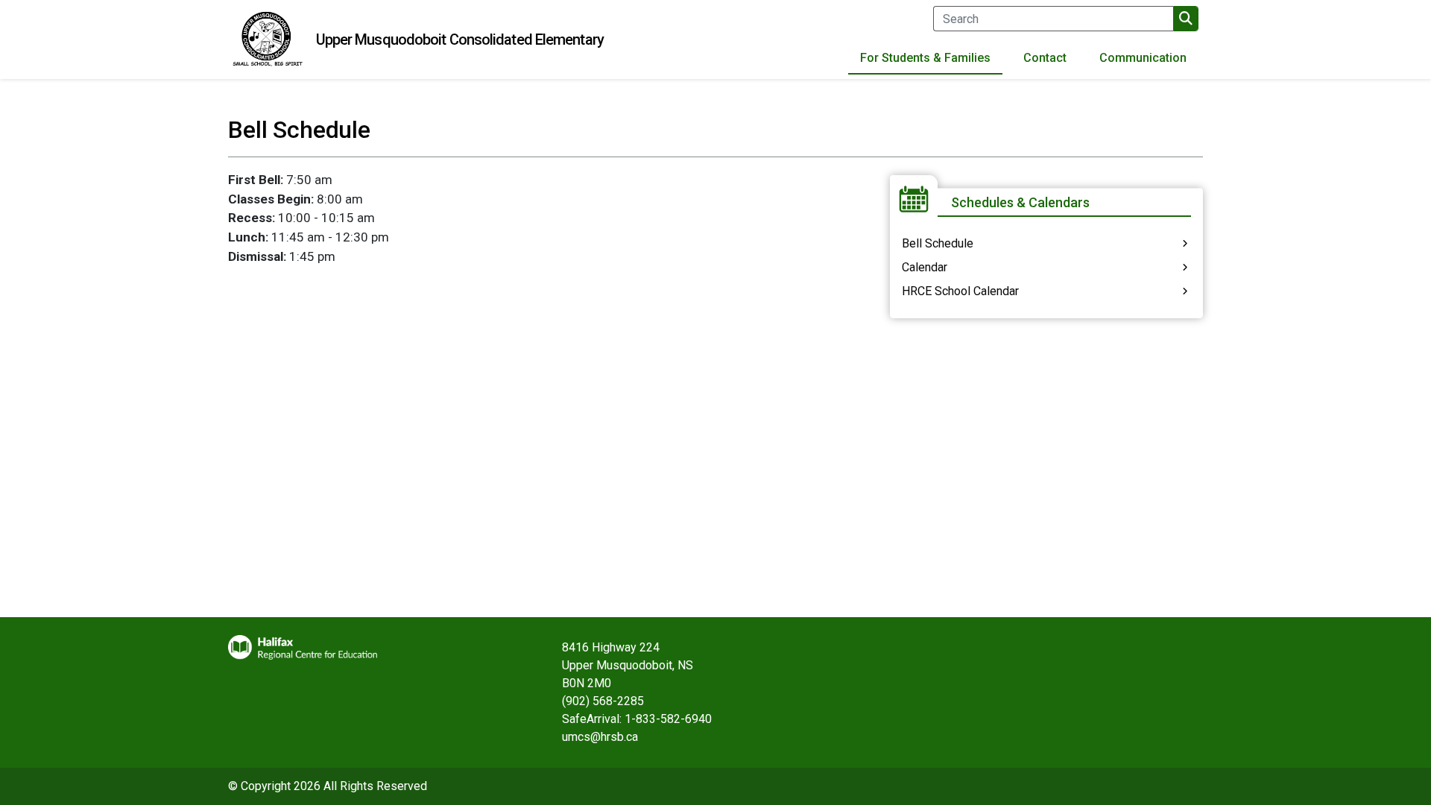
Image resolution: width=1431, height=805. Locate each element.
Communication (1143, 58)
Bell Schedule (937, 243)
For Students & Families (925, 58)
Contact (1045, 58)
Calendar (924, 267)
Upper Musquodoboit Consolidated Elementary (460, 39)
